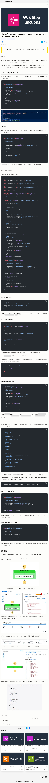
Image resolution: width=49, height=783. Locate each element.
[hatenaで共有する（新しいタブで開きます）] (42, 42)
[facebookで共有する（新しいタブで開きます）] (44, 42)
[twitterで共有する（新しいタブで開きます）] (47, 42)
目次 (45, 4)
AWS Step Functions (11, 39)
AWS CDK (4, 39)
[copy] (46, 82)
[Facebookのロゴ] (40, 777)
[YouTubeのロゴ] (46, 777)
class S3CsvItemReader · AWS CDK (9, 421)
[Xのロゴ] (43, 777)
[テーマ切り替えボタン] (48, 1)
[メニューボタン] (1, 1)
